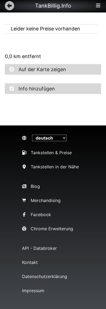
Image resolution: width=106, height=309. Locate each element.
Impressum (33, 290)
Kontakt (30, 262)
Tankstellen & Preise (51, 152)
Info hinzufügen (36, 89)
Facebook (41, 214)
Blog (35, 186)
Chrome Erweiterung (52, 228)
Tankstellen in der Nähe (55, 166)
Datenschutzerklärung (44, 276)
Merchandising (46, 200)
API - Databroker (39, 248)
